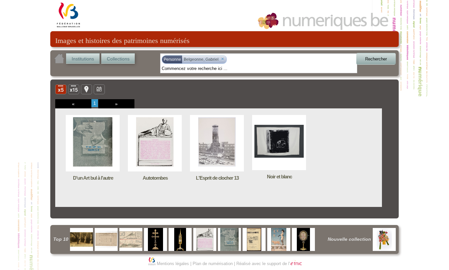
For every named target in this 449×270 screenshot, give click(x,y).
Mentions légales (173, 263)
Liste (73, 89)
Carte (86, 89)
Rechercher (376, 58)
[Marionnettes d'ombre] (384, 239)
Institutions (83, 58)
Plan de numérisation (213, 263)
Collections (118, 58)
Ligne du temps (99, 89)
